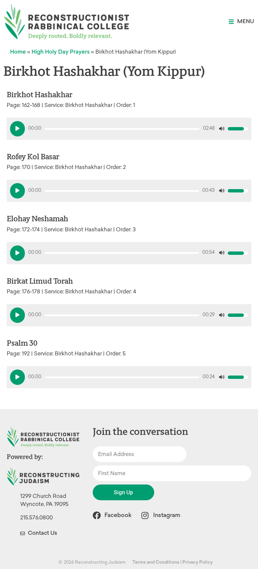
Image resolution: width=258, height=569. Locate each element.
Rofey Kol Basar (33, 156)
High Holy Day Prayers (61, 52)
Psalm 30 (22, 343)
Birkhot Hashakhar (39, 94)
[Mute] (221, 129)
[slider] (122, 129)
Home (18, 52)
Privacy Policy (197, 562)
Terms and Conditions (155, 562)
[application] (129, 128)
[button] (241, 21)
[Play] (17, 128)
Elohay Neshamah (37, 218)
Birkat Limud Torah (40, 281)
